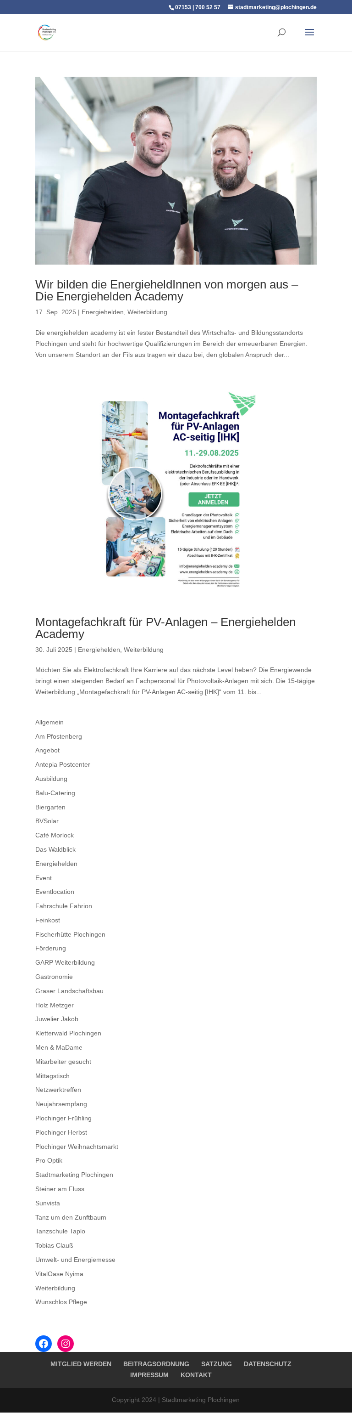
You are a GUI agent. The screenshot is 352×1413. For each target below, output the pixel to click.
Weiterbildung (147, 312)
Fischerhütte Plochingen (70, 934)
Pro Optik (48, 1160)
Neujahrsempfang (61, 1104)
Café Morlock (54, 835)
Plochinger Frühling (63, 1118)
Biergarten (50, 807)
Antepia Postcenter (62, 764)
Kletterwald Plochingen (68, 1033)
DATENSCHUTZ (268, 1364)
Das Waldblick (55, 849)
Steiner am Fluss (59, 1189)
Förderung (50, 948)
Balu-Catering (55, 793)
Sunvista (47, 1203)
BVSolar (47, 821)
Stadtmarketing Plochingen (74, 1174)
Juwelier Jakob (56, 1019)
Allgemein (49, 722)
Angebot (47, 750)
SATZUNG (216, 1364)
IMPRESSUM (149, 1375)
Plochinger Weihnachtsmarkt (76, 1146)
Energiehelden (103, 312)
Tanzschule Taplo (60, 1231)
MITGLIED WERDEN (80, 1364)
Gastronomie (54, 976)
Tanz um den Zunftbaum (70, 1217)
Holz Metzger (54, 1005)
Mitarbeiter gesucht (63, 1061)
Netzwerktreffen (58, 1089)
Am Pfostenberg (58, 736)
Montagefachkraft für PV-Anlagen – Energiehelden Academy (165, 628)
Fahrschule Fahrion (63, 906)
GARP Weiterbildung (65, 962)
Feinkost (47, 920)
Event (43, 878)
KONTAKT (196, 1375)
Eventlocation (54, 891)
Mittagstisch (52, 1076)
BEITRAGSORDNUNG (156, 1364)
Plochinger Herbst (61, 1132)
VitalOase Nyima (59, 1273)
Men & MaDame (58, 1047)
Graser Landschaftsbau (69, 991)
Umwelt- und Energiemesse (75, 1259)
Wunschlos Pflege (61, 1302)
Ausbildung (51, 778)
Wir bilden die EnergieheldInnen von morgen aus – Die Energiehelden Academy (166, 290)
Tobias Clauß (54, 1245)
